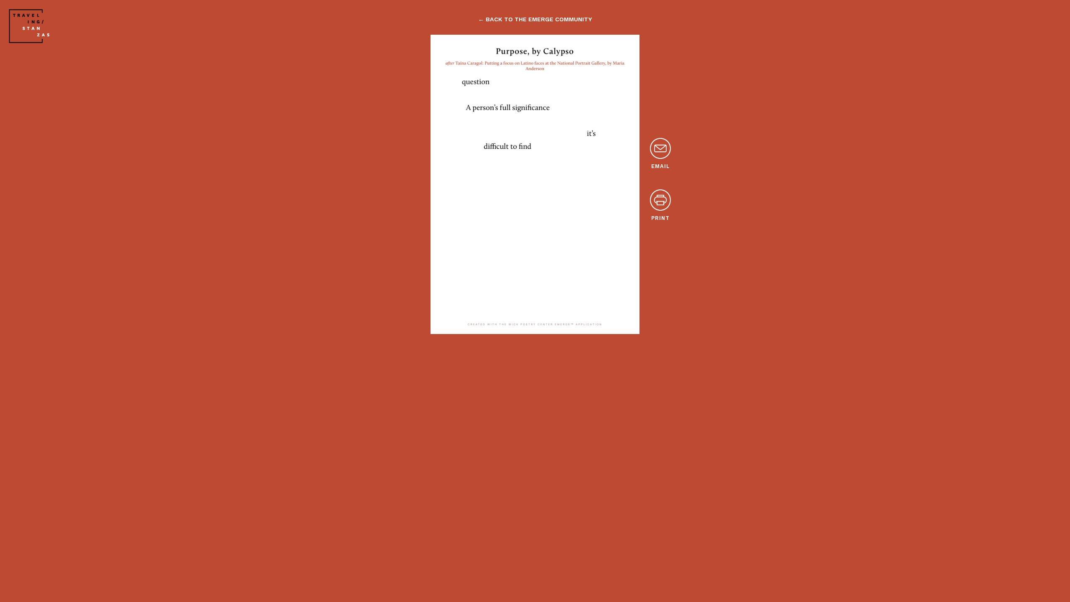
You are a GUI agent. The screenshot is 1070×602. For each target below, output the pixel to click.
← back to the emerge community (535, 19)
